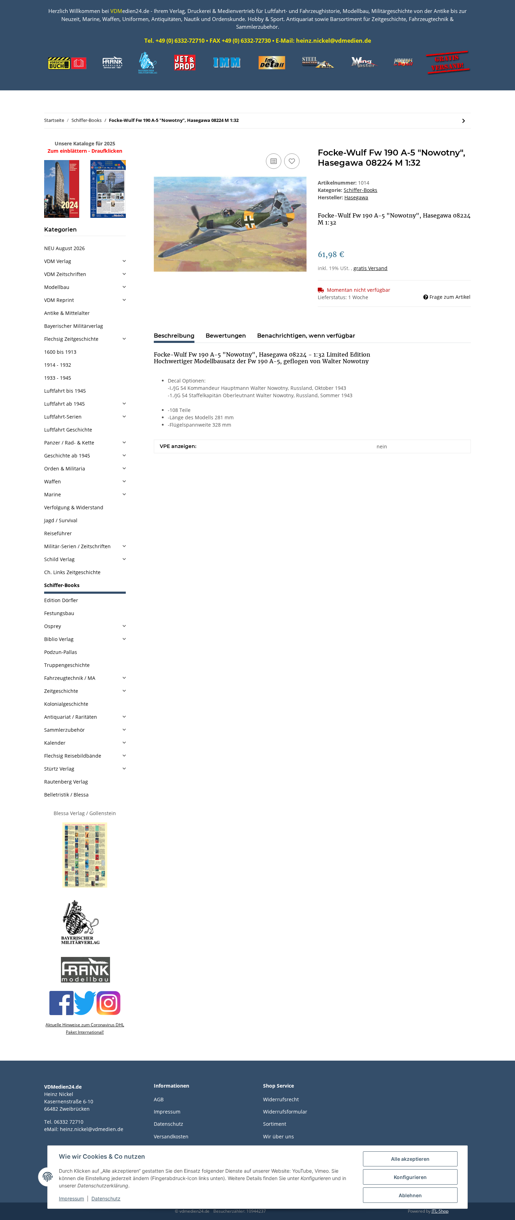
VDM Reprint (59, 300)
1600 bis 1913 (60, 352)
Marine (52, 494)
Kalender (55, 742)
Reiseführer (58, 533)
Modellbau (56, 287)
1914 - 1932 (57, 364)
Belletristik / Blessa (66, 794)
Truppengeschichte (67, 665)
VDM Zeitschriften (65, 274)
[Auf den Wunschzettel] (292, 161)
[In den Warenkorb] (159, 144)
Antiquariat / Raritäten (70, 717)
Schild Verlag (59, 559)
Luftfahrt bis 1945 (65, 390)
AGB (159, 1099)
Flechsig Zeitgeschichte (71, 339)
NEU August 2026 (64, 248)
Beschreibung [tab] (174, 335)
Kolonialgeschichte (66, 704)
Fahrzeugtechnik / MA (69, 678)
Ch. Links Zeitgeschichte (72, 572)
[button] (85, 261)
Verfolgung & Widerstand (73, 507)
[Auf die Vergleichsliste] (273, 161)
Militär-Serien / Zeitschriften (77, 546)
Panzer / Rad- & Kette (69, 442)
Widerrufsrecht (281, 1099)
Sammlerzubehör (64, 729)
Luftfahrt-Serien (63, 416)
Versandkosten (171, 1136)
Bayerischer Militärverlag (73, 326)
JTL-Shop (440, 1211)
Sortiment (274, 1124)
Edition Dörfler (61, 600)
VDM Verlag (57, 261)
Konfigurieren (410, 1177)
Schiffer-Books (360, 190)
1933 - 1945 (57, 377)
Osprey (52, 626)
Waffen (52, 481)
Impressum (167, 1111)
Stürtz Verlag (59, 768)
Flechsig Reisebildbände (72, 755)
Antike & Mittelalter (67, 313)
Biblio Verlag (59, 639)
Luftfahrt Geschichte (68, 429)
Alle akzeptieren (410, 1159)
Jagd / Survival (60, 520)
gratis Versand (370, 268)
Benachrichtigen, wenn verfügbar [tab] (306, 335)
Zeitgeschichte (61, 691)
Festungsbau (59, 613)
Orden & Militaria (64, 468)
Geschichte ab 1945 (67, 455)
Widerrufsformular (285, 1111)
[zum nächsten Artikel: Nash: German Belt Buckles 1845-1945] (463, 120)
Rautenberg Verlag (66, 781)
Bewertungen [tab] (226, 335)
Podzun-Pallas (60, 652)
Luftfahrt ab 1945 (64, 403)
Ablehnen (410, 1195)
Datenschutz (168, 1124)
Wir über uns (278, 1136)
